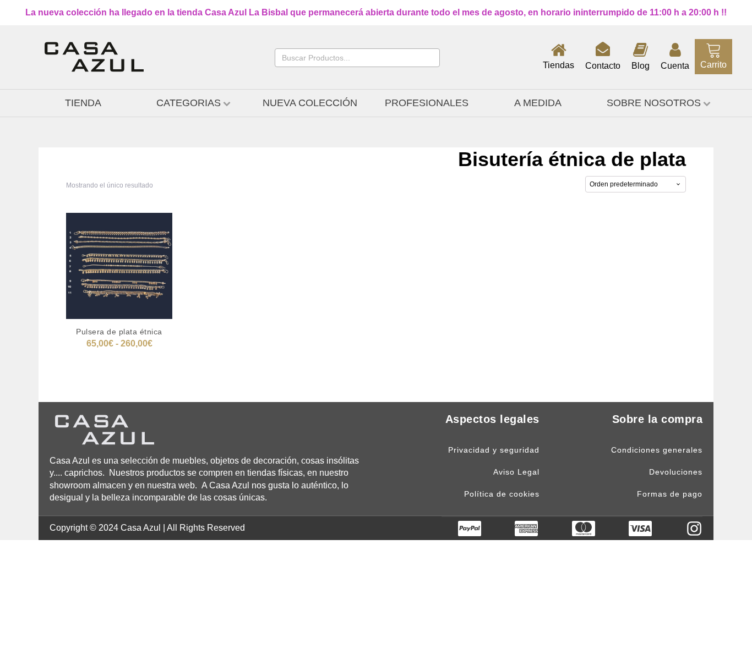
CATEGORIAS (188, 102)
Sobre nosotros (654, 102)
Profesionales (426, 102)
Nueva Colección (310, 102)
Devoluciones (675, 472)
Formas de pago (669, 494)
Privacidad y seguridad (494, 450)
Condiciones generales (656, 450)
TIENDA (83, 102)
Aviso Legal (516, 472)
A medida (538, 102)
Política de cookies (502, 494)
